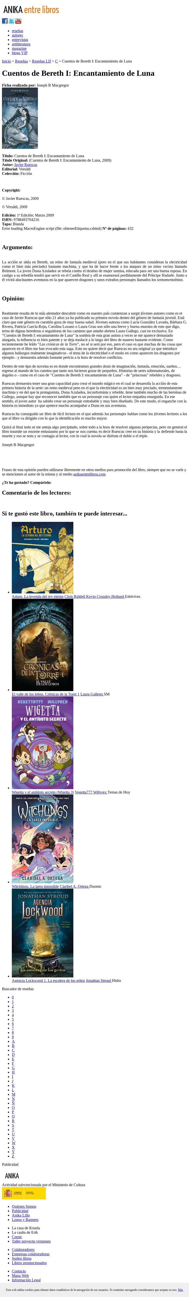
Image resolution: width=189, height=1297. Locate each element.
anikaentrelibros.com (89, 474)
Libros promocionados (29, 1263)
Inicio (6, 61)
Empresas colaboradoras (30, 1254)
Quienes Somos (24, 1206)
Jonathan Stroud (99, 980)
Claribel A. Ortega (74, 886)
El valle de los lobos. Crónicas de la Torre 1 (45, 694)
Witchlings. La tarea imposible (35, 886)
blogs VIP (20, 53)
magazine (19, 48)
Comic (17, 1237)
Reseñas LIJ (41, 61)
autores (17, 35)
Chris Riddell (75, 596)
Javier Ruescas (25, 165)
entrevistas (20, 40)
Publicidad (20, 1211)
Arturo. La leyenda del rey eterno (37, 596)
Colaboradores (23, 1249)
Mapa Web (20, 1275)
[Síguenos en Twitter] (11, 22)
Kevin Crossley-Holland (105, 596)
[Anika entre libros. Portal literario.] (34, 16)
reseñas (17, 31)
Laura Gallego (92, 694)
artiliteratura (21, 44)
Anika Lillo (21, 1215)
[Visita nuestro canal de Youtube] (18, 22)
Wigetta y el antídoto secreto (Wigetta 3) (43, 792)
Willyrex (100, 792)
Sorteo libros (22, 1258)
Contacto (19, 1271)
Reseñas (21, 61)
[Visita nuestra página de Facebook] (5, 22)
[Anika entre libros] (27, 1180)
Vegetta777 (84, 792)
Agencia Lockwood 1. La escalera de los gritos (48, 980)
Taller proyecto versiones (31, 1241)
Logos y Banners (25, 1220)
